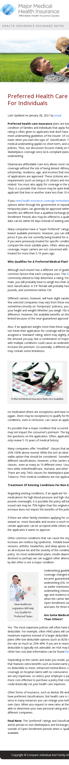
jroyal (57, 115)
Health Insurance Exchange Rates (33, 26)
